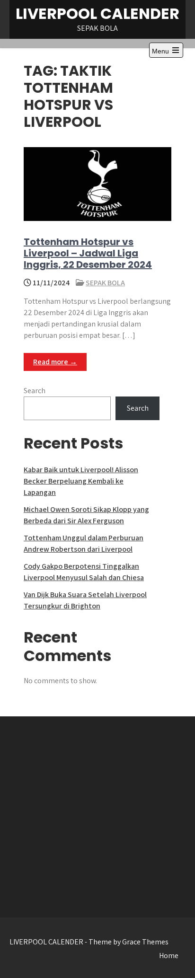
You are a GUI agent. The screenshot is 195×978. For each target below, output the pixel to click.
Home (168, 955)
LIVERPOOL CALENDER (97, 13)
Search (34, 391)
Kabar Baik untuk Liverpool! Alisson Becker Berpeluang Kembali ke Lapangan (81, 481)
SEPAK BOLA (105, 283)
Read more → (55, 362)
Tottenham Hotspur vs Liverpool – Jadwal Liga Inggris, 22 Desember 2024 (88, 253)
